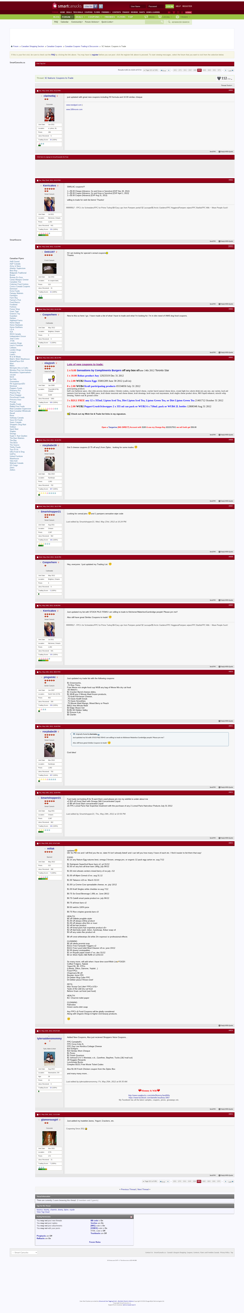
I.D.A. (12, 329)
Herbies (13, 318)
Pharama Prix (15, 391)
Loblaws (13, 348)
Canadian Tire (15, 282)
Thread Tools (226, 85)
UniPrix (13, 454)
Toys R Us (14, 449)
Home (62, 12)
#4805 (231, 357)
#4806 (231, 440)
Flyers (97, 12)
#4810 (231, 672)
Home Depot (15, 323)
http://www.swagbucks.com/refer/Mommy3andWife (149, 1095)
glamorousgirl (49, 1119)
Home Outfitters (16, 327)
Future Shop (15, 309)
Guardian (13, 316)
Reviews (134, 12)
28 (51, 140)
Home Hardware (16, 325)
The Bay (13, 440)
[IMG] (93, 1226)
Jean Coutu (14, 339)
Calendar (64, 22)
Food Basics (15, 302)
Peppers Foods (16, 388)
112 (226, 78)
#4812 (231, 792)
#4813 (231, 843)
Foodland (13, 305)
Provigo (13, 402)
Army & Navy (15, 266)
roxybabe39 (50, 445)
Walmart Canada (16, 463)
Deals (69, 12)
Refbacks (41, 1238)
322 (204, 70)
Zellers (12, 470)
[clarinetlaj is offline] (49, 114)
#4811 (231, 726)
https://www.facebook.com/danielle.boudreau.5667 (149, 1098)
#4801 (231, 90)
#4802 (231, 180)
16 (51, 292)
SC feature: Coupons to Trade (59, 78)
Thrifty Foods (15, 447)
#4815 (231, 1114)
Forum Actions (91, 22)
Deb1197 (49, 251)
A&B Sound (14, 261)
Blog (56, 16)
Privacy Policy (224, 1253)
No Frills (13, 379)
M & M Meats (15, 357)
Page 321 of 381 (152, 70)
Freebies (106, 12)
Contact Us (149, 1253)
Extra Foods (15, 291)
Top (130, 16)
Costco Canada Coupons (20, 286)
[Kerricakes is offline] (49, 204)
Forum (67, 16)
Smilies (94, 1223)
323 (209, 70)
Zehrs (12, 468)
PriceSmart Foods (17, 397)
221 (175, 70)
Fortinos (13, 307)
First (164, 71)
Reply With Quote (227, 152)
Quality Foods (15, 404)
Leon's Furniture (16, 345)
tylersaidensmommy (49, 1038)
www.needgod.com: (74, 105)
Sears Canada (15, 422)
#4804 (231, 309)
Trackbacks (95, 1233)
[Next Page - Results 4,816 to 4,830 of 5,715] (225, 70)
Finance (125, 12)
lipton (66, 1210)
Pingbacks (41, 1236)
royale (72, 1210)
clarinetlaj (49, 95)
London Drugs (15, 350)
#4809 (231, 605)
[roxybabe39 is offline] (49, 464)
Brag (152, 16)
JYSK (12, 341)
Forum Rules (95, 1242)
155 (51, 229)
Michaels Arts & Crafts (19, 368)
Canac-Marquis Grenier (19, 280)
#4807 (231, 506)
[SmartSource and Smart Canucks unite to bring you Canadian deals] (21, 246)
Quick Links (107, 22)
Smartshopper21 (51, 511)
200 (51, 705)
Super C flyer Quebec (18, 436)
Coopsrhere (50, 314)
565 (51, 402)
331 (214, 70)
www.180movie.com (74, 109)
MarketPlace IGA (17, 361)
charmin (53, 1210)
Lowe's (12, 354)
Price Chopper (15, 395)
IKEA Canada (15, 334)
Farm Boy (14, 298)
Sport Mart (14, 429)
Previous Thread (128, 1189)
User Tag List (40, 63)
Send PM (213, 152)
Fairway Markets (16, 293)
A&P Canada (15, 264)
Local (167, 16)
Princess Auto (15, 400)
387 (51, 489)
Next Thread (143, 1189)
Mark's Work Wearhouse (20, 359)
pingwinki (49, 677)
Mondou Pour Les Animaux (21, 370)
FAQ (56, 22)
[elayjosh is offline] (49, 378)
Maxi (12, 363)
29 (51, 1088)
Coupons (88, 12)
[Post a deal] (188, 12)
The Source (14, 445)
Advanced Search (180, 22)
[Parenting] (182, 12)
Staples (13, 431)
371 (219, 70)
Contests (116, 12)
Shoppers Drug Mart (18, 425)
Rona (12, 415)
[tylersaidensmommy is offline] (49, 1059)
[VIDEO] (94, 1228)
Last (230, 71)
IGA (11, 332)
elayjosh (49, 363)
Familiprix (14, 295)
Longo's (13, 352)
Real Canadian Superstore (20, 409)
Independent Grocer (18, 336)
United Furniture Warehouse (16, 457)
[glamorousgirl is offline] (49, 1138)
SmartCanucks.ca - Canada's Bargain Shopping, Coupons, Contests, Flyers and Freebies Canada (186, 1253)
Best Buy (13, 271)
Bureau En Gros (16, 277)
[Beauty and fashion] (174, 12)
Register (187, 6)
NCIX (12, 377)
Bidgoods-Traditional (18, 273)
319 (190, 70)
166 (51, 540)
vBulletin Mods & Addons (126, 1301)
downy (60, 1210)
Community (76, 22)
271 (180, 70)
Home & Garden (153, 12)
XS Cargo (14, 465)
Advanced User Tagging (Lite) (108, 1301)
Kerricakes (49, 185)
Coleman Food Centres (19, 284)
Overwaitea (14, 381)
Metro (12, 366)
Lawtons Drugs (16, 343)
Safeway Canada (17, 418)
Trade (185, 16)
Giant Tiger (14, 311)
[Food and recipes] (178, 12)
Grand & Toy (15, 314)
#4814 (231, 1030)
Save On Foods (16, 420)
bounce (40, 1210)
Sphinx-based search (129, 1305)
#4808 (231, 557)
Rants (142, 12)
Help (178, 6)
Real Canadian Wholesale (20, 411)
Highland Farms (16, 320)
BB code (94, 1221)
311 (185, 70)
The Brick (14, 443)
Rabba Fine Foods (17, 406)
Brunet (12, 275)
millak (50, 848)
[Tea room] (169, 12)
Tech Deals (78, 12)
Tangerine (112, 427)
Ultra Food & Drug (17, 452)
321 (199, 70)
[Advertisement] (88, 168)
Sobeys (13, 427)
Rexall (12, 413)
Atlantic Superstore (17, 268)
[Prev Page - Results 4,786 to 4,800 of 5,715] (169, 70)
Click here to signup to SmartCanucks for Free (52, 157)
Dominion (13, 289)
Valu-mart (14, 461)
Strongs (13, 434)
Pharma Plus (15, 393)
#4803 (231, 246)
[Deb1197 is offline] (49, 268)
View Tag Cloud (43, 1212)
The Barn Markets (17, 438)
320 (194, 70)
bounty (46, 1210)
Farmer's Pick (15, 300)
